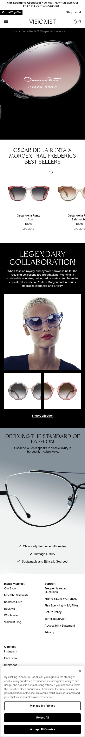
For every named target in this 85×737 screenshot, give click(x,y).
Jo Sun (28, 219)
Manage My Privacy (42, 706)
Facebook (10, 658)
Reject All (42, 718)
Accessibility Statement (60, 626)
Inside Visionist (14, 584)
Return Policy (53, 612)
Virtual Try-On (11, 12)
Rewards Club (13, 602)
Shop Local (73, 12)
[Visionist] (42, 21)
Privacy (49, 632)
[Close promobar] (79, 5)
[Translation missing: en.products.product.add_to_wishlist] (51, 172)
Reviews (9, 609)
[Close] (80, 671)
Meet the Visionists (16, 595)
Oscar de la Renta (28, 215)
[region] (42, 701)
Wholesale (11, 615)
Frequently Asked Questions (56, 590)
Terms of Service (55, 619)
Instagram (10, 651)
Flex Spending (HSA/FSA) (61, 605)
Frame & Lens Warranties (61, 599)
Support (50, 584)
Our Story (10, 588)
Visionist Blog (12, 622)
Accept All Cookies (42, 729)
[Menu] (6, 21)
